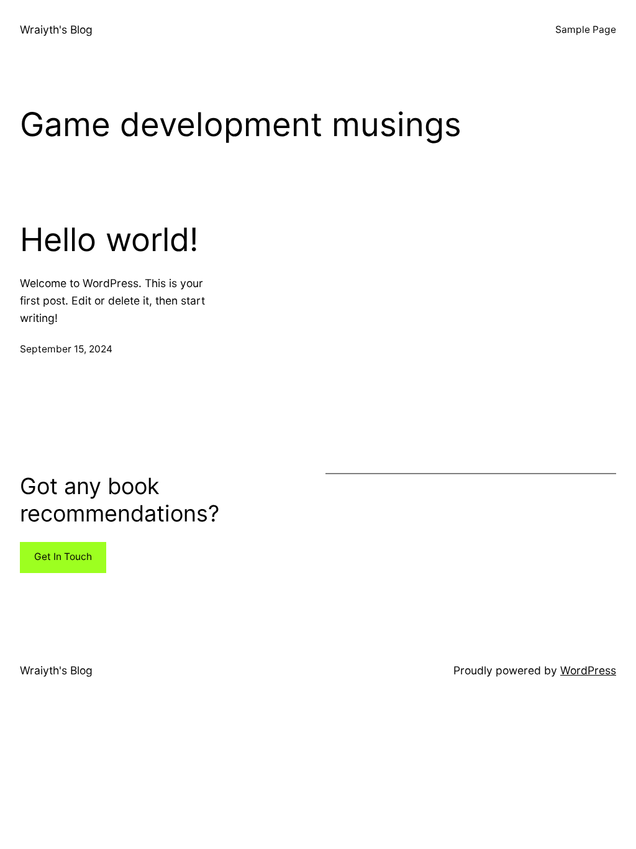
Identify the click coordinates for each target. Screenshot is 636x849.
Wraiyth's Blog (56, 29)
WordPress (588, 670)
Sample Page (585, 29)
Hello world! (109, 240)
